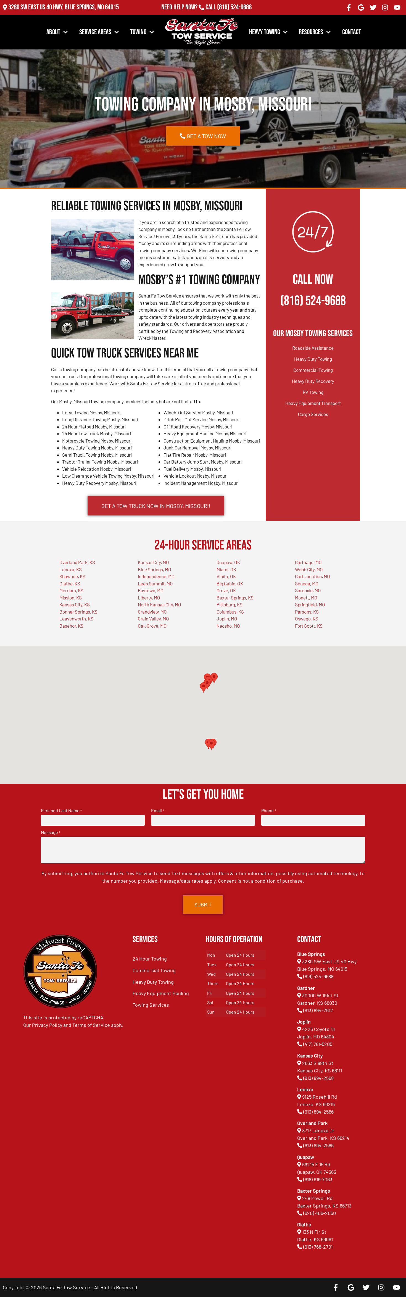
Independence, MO (156, 576)
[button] (211, 745)
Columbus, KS (230, 611)
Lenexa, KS (70, 569)
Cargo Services (313, 414)
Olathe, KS (69, 583)
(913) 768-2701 (234, 14)
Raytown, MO (151, 590)
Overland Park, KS (77, 562)
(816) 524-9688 (234, 7)
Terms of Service (91, 1025)
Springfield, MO (310, 604)
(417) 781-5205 (317, 1044)
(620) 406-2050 (319, 1213)
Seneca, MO (306, 583)
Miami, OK (226, 569)
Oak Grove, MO (152, 625)
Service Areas (95, 32)
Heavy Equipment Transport (313, 403)
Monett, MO (306, 597)
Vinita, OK (226, 576)
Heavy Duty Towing (313, 359)
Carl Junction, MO (312, 576)
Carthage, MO (308, 562)
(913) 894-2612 (318, 1010)
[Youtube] (397, 7)
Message (50, 832)
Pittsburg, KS (229, 604)
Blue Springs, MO (154, 569)
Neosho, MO (228, 625)
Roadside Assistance (313, 348)
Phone (268, 810)
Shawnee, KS (72, 576)
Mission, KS (70, 597)
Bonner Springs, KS (78, 611)
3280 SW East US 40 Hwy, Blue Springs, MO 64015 (63, 7)
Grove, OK (226, 590)
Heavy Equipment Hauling (161, 993)
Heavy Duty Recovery (313, 381)
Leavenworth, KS (76, 618)
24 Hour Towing (150, 959)
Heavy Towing (264, 32)
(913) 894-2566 (318, 1112)
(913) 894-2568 (318, 1078)
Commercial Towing (313, 370)
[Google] (361, 7)
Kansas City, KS (74, 604)
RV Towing (313, 392)
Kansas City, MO (153, 562)
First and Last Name (61, 810)
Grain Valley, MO (153, 618)
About (53, 32)
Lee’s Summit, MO (155, 583)
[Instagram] (385, 7)
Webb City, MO (309, 569)
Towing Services (151, 1005)
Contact (351, 32)
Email (157, 810)
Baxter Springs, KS (235, 597)
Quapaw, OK (228, 562)
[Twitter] (373, 7)
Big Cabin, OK (230, 583)
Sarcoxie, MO (308, 590)
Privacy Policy (47, 1025)
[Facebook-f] (349, 7)
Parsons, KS (307, 611)
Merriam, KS (71, 590)
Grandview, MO (152, 611)
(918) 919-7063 (317, 1179)
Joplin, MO (227, 618)
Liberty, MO (149, 597)
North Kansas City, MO (159, 604)
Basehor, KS (71, 625)
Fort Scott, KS (309, 625)
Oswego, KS (306, 618)
